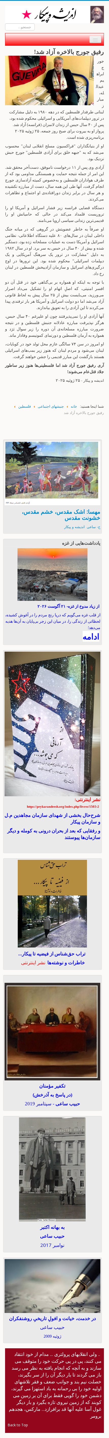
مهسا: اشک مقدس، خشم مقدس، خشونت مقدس (61, 514)
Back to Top (18, 1424)
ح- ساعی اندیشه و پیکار (82, 526)
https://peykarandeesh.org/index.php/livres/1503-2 (63, 806)
